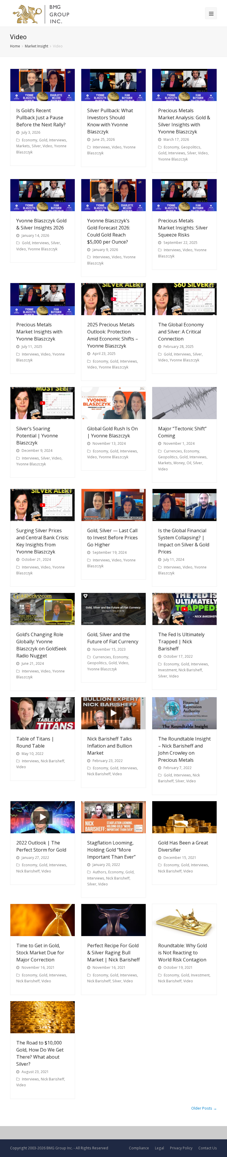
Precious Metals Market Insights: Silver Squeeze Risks (183, 227)
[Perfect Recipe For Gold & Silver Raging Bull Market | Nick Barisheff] (113, 920)
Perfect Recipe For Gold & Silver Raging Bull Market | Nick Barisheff (113, 952)
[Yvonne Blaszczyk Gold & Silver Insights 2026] (42, 195)
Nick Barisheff (190, 669)
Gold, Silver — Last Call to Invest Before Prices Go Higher (112, 537)
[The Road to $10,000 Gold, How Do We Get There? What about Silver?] (42, 1017)
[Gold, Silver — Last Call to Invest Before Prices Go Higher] (113, 505)
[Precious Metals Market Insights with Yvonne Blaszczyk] (42, 299)
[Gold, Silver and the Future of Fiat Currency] (113, 609)
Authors (99, 872)
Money (179, 462)
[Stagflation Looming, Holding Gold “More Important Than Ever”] (113, 817)
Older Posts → (204, 1108)
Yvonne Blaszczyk (173, 159)
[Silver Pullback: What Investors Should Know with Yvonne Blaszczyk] (113, 85)
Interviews (57, 140)
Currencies (173, 451)
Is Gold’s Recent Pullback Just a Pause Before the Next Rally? (41, 117)
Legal (159, 1148)
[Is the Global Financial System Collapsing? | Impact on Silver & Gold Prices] (184, 505)
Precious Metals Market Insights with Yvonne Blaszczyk (39, 331)
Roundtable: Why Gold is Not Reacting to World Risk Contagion (182, 952)
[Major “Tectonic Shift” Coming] (184, 403)
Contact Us (207, 1148)
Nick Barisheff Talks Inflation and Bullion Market (109, 745)
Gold (43, 140)
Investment (167, 669)
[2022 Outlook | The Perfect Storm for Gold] (42, 817)
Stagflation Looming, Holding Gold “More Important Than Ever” (111, 849)
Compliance (139, 1148)
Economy (29, 140)
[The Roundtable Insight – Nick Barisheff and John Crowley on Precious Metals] (184, 713)
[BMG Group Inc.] (41, 13)
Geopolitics (190, 147)
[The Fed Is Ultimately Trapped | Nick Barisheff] (184, 609)
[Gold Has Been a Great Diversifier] (184, 817)
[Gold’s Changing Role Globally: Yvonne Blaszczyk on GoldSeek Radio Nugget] (42, 609)
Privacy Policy (181, 1148)
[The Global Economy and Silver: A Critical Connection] (184, 299)
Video (47, 145)
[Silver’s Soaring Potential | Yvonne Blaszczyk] (42, 403)
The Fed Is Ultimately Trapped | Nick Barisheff (181, 641)
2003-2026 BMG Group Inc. (50, 1148)
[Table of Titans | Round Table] (42, 713)
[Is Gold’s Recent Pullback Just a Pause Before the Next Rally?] (42, 85)
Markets (23, 145)
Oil (189, 462)
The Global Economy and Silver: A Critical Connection (181, 331)
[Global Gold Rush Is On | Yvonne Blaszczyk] (113, 403)
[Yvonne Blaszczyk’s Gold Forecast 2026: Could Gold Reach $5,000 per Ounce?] (113, 195)
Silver (36, 145)
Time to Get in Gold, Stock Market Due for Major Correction (40, 952)
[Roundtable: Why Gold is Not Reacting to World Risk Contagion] (184, 920)
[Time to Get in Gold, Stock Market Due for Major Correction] (42, 920)
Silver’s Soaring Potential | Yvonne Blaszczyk (37, 435)
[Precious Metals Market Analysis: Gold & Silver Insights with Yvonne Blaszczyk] (184, 85)
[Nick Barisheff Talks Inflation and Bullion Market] (113, 713)
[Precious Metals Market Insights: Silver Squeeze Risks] (184, 195)
